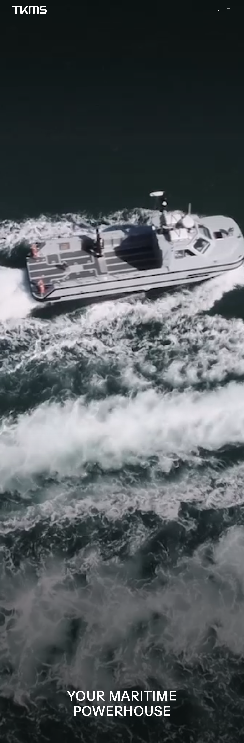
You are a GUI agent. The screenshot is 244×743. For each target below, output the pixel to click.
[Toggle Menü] (229, 10)
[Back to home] (29, 10)
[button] (218, 10)
